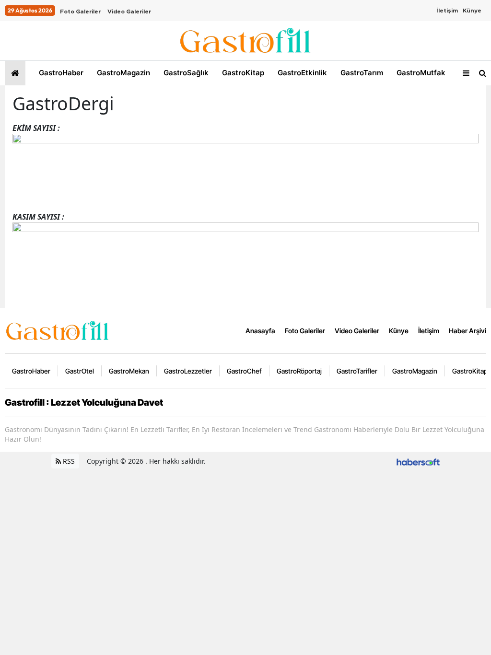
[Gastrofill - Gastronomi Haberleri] (57, 330)
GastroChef (244, 371)
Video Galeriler (129, 11)
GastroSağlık (185, 72)
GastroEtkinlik (301, 72)
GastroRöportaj (299, 371)
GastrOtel (79, 371)
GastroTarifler (357, 371)
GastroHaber (60, 72)
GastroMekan (129, 371)
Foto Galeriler (80, 11)
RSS (68, 461)
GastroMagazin (122, 72)
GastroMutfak (420, 72)
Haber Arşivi (467, 331)
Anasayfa (260, 331)
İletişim (447, 10)
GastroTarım (361, 72)
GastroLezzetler (188, 371)
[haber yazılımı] (418, 461)
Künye (472, 10)
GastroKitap (242, 72)
